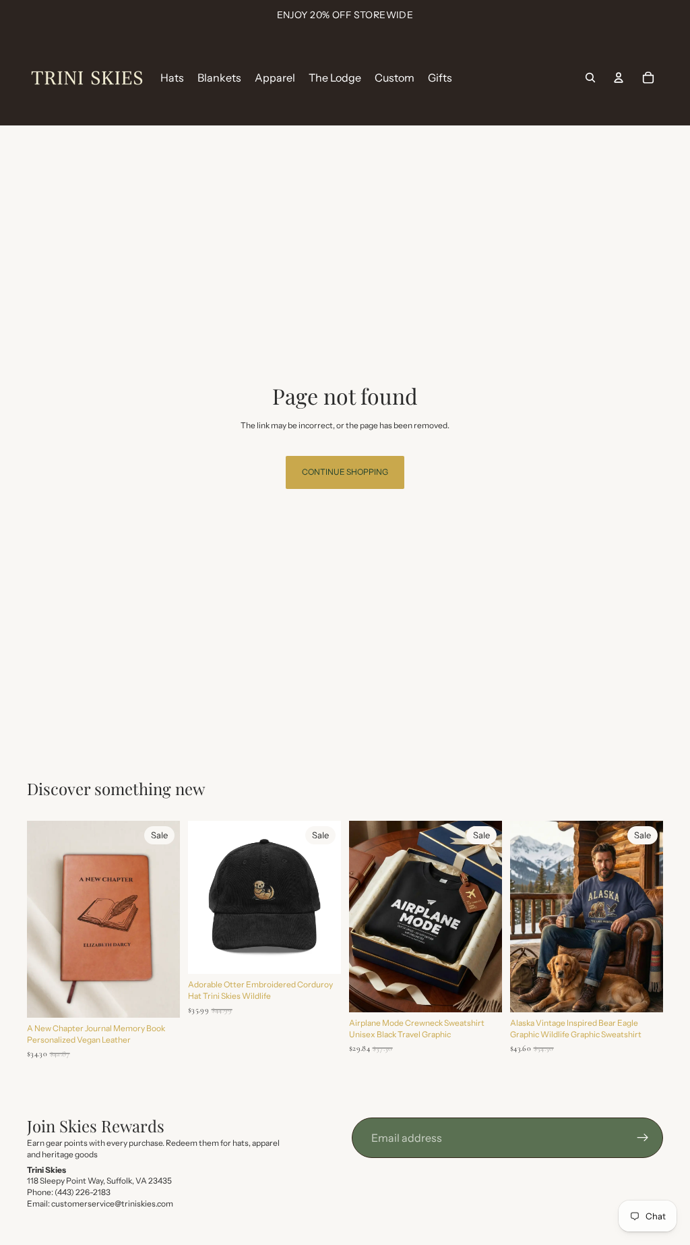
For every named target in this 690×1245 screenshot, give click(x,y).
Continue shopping (345, 472)
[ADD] (159, 997)
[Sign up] (643, 1138)
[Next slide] (165, 919)
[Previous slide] (42, 919)
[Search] (590, 77)
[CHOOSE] (320, 954)
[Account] (618, 77)
